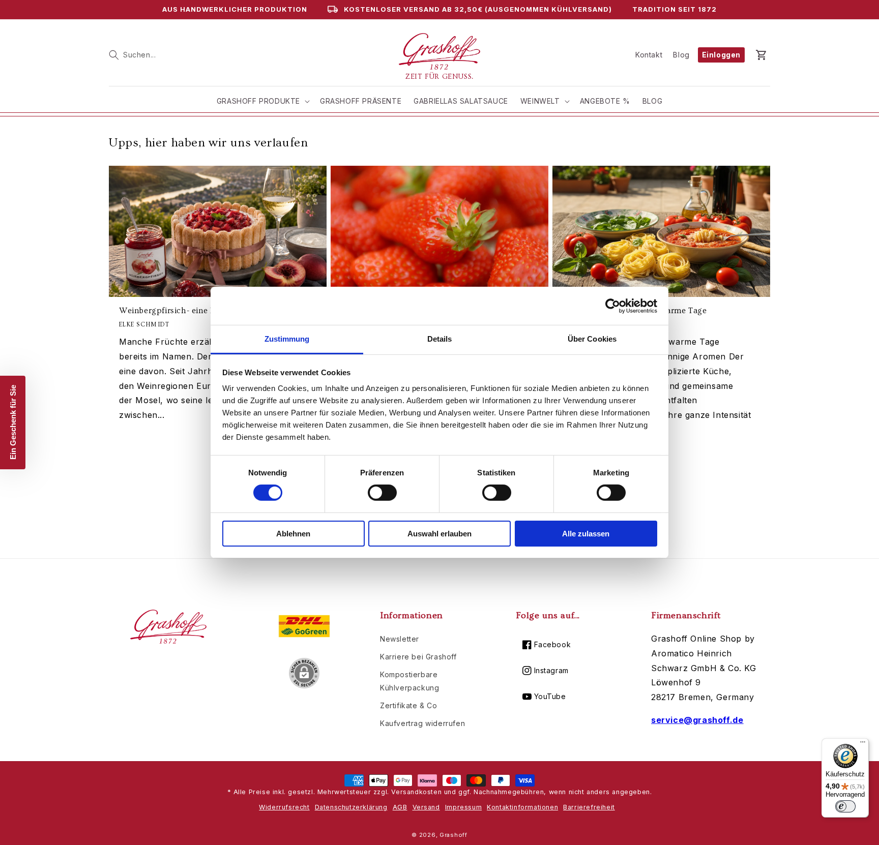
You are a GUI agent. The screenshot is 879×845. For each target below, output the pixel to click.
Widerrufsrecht (284, 807)
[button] (132, 55)
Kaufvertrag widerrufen (422, 723)
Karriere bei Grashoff (418, 656)
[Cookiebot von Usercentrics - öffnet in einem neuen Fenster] (612, 305)
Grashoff (453, 834)
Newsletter (399, 639)
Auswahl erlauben (439, 533)
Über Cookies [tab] (592, 339)
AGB (400, 807)
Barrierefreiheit (589, 807)
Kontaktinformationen (522, 807)
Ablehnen (293, 533)
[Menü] (863, 744)
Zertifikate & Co (408, 705)
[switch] (382, 493)
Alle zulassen (585, 533)
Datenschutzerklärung (351, 807)
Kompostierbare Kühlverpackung (409, 680)
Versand (426, 807)
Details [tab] (439, 339)
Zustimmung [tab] (287, 339)
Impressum (463, 807)
